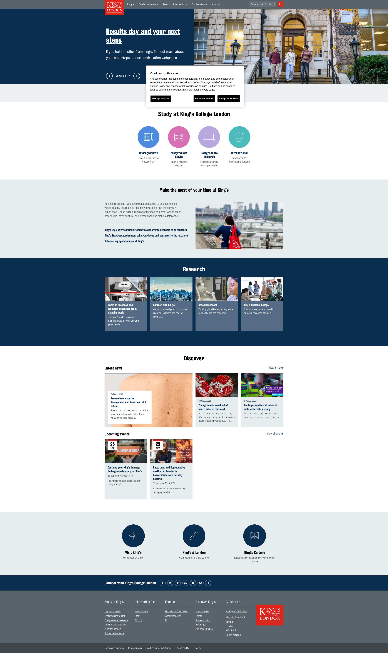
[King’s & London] (194, 542)
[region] (195, 86)
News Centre (202, 611)
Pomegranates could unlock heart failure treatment (214, 407)
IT (166, 620)
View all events (275, 433)
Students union (203, 620)
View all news (276, 367)
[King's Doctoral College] (262, 289)
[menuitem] (130, 4)
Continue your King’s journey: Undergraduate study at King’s (125, 469)
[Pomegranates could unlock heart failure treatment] (217, 385)
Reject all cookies (204, 98)
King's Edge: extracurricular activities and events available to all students (146, 230)
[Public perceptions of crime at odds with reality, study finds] (262, 385)
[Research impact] (217, 289)
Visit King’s (201, 624)
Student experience (114, 633)
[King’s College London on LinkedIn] (185, 583)
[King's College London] (269, 612)
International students (115, 624)
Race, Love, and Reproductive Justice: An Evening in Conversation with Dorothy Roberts (169, 473)
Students (255, 4)
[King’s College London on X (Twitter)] (170, 583)
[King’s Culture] (255, 543)
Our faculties (198, 4)
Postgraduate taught (115, 616)
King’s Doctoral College (256, 305)
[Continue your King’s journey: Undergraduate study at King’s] (126, 451)
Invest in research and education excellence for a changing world (122, 308)
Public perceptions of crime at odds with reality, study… (260, 407)
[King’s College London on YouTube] (193, 583)
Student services (147, 4)
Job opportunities (204, 629)
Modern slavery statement (159, 648)
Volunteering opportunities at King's (124, 241)
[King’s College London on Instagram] (178, 583)
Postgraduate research (116, 620)
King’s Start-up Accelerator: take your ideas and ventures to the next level (146, 235)
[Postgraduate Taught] (178, 146)
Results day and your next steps (143, 35)
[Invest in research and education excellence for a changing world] (126, 289)
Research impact (208, 305)
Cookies (197, 648)
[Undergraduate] (148, 145)
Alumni (272, 4)
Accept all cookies (228, 98)
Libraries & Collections (176, 611)
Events (199, 616)
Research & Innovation (173, 4)
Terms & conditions (114, 648)
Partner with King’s (164, 305)
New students (141, 611)
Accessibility (183, 648)
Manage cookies (160, 98)
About (214, 4)
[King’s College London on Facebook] (163, 583)
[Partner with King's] (171, 289)
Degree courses (113, 611)
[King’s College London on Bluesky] (200, 583)
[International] (239, 145)
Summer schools (113, 629)
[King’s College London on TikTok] (208, 583)
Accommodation (173, 616)
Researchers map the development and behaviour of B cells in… (128, 402)
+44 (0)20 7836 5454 (236, 611)
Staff (264, 4)
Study (129, 4)
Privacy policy (135, 648)
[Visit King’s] (133, 542)
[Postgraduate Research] (209, 146)
